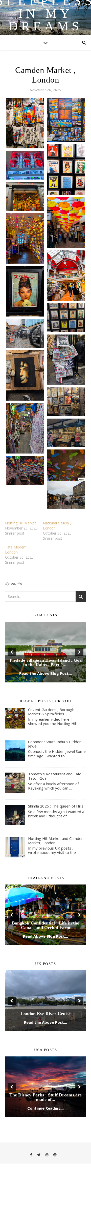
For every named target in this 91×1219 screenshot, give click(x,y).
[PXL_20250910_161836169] (66, 474)
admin (16, 583)
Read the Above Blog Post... (45, 673)
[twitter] (39, 1154)
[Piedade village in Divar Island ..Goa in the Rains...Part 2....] (45, 652)
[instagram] (47, 1154)
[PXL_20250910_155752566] (66, 317)
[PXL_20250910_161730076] (25, 428)
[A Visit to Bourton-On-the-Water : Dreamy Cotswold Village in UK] (45, 1000)
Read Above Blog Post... (45, 936)
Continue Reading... (45, 1108)
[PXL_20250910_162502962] (25, 470)
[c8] (25, 238)
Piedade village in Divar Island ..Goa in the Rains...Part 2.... (46, 662)
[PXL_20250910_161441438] (66, 360)
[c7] (25, 123)
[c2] (66, 169)
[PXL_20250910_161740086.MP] (66, 433)
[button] (12, 652)
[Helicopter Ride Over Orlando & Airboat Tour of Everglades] (45, 1086)
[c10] (25, 291)
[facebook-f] (31, 1154)
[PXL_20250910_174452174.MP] (66, 495)
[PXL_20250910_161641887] (25, 375)
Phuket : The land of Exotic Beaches (45, 927)
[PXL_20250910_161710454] (66, 401)
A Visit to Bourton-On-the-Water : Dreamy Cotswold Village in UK (45, 1011)
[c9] (66, 275)
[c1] (66, 120)
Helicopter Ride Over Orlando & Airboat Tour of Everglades (45, 1097)
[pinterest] (55, 1154)
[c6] (66, 222)
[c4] (25, 196)
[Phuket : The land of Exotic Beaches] (45, 914)
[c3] (25, 165)
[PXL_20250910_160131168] (25, 333)
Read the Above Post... (45, 1022)
